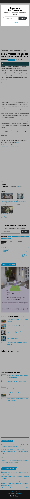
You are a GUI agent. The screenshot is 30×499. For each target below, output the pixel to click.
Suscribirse (22, 18)
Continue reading (15, 22)
